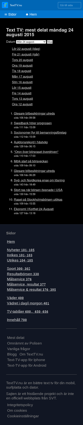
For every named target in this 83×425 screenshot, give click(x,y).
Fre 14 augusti (21, 93)
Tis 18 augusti (21, 71)
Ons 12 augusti (22, 104)
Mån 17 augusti (22, 76)
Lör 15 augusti (21, 87)
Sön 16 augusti (22, 82)
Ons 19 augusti (22, 65)
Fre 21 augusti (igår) (25, 54)
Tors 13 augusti (22, 98)
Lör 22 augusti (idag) (26, 48)
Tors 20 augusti (22, 60)
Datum (10, 41)
